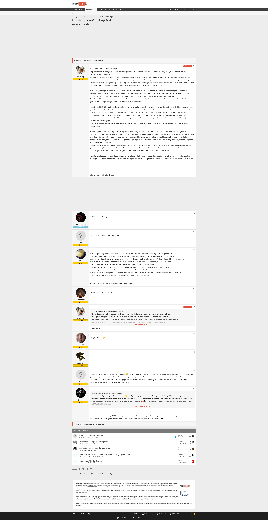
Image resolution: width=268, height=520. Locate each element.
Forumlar (92, 9)
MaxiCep (77, 514)
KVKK (173, 514)
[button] (109, 9)
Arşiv (93, 443)
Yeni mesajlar (78, 13)
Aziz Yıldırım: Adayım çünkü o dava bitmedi (96, 448)
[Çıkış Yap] (194, 9)
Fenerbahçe (99, 463)
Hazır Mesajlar (99, 456)
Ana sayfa (79, 9)
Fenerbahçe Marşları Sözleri (90, 461)
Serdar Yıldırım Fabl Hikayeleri (91, 435)
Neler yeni (104, 9)
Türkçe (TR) (86, 514)
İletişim (138, 514)
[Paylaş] (194, 65)
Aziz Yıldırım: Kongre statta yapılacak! (94, 441)
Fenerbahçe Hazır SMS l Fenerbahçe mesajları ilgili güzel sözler (105, 454)
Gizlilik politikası (163, 514)
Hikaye (96, 437)
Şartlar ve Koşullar (150, 514)
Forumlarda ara (91, 13)
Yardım (180, 514)
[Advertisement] (134, 41)
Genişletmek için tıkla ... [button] (142, 324)
